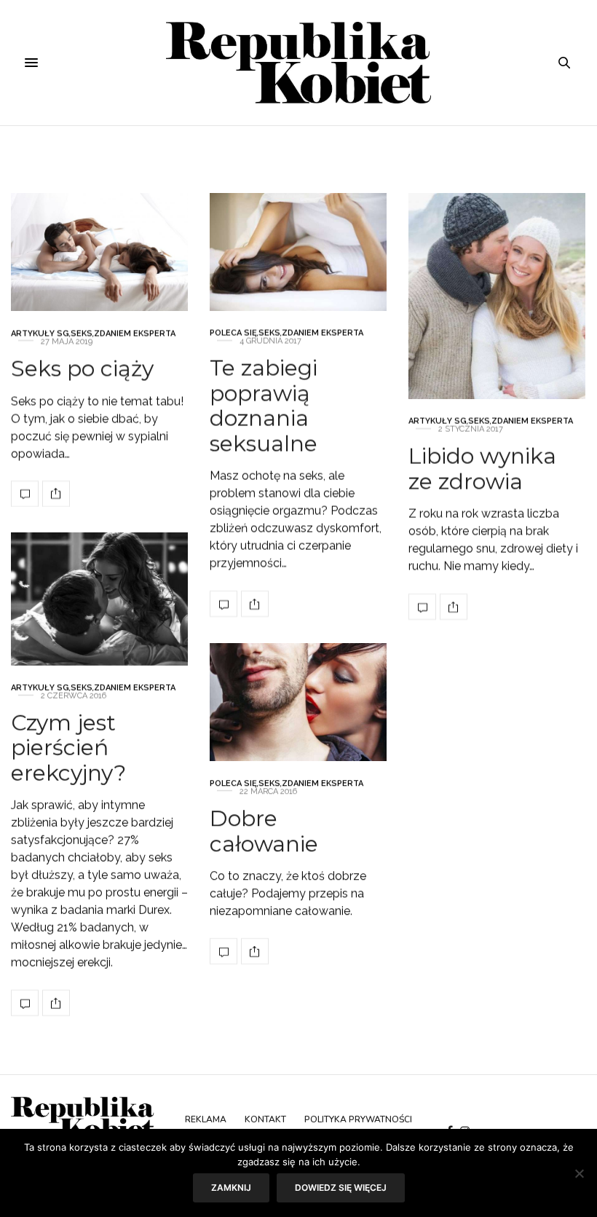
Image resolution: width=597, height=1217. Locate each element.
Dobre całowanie (264, 831)
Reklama (205, 1119)
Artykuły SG (40, 333)
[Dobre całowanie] (298, 702)
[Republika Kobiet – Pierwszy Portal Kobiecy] (299, 62)
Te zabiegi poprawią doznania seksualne (263, 406)
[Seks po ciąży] (99, 252)
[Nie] (579, 1173)
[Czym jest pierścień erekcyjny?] (99, 599)
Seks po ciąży (82, 368)
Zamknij (231, 1187)
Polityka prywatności (358, 1119)
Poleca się (233, 333)
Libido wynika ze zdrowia (482, 469)
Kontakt (265, 1119)
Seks (81, 333)
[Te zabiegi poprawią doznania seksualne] (298, 252)
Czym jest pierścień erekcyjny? (68, 747)
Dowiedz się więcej (341, 1187)
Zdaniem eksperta (134, 333)
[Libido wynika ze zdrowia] (496, 296)
